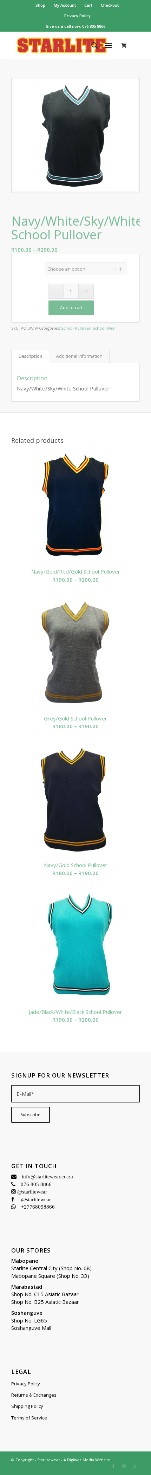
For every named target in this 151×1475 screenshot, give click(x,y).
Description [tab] (30, 356)
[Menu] (108, 45)
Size (29, 264)
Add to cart (71, 308)
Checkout (110, 5)
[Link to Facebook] (113, 1466)
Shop (40, 5)
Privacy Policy (77, 15)
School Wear (104, 328)
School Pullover (76, 328)
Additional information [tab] (79, 356)
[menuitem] (40, 5)
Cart (88, 5)
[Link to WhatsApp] (134, 1466)
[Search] (91, 45)
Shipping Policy (27, 1406)
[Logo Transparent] (62, 45)
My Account (65, 5)
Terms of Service (29, 1418)
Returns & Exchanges (34, 1395)
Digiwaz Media (80, 1459)
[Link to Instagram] (124, 1466)
